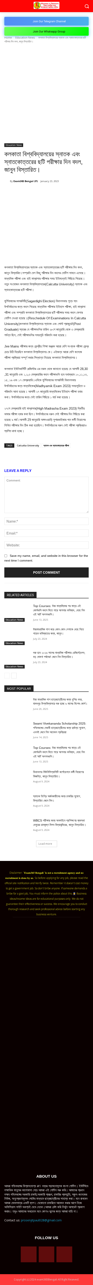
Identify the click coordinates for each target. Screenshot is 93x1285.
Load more (45, 844)
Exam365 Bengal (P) (25, 181)
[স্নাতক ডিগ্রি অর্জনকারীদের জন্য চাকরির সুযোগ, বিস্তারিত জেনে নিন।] (17, 803)
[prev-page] (7, 675)
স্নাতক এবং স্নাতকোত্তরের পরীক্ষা (56, 445)
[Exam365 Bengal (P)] (7, 181)
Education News (25, 37)
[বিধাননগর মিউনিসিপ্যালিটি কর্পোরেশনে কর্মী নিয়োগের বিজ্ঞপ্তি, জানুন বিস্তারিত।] (17, 779)
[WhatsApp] (42, 192)
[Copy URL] (62, 192)
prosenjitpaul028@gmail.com (41, 1220)
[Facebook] (22, 192)
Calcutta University (28, 445)
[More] (72, 192)
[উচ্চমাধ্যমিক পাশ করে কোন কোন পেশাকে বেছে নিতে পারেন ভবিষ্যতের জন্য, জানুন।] (17, 636)
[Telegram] (52, 192)
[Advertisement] (46, 94)
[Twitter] (32, 192)
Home (8, 37)
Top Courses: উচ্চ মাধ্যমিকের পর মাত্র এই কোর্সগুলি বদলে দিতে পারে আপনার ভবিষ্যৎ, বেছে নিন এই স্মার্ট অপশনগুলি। (59, 610)
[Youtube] (64, 1254)
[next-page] (14, 675)
